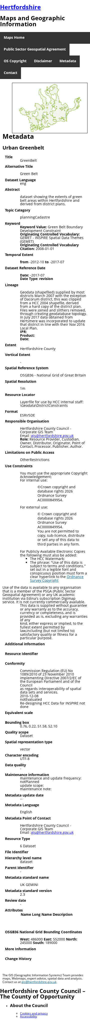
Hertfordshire (20, 7)
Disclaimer (43, 60)
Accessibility (28, 1016)
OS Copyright (15, 60)
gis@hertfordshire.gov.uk (52, 435)
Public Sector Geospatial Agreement (35, 49)
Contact (10, 72)
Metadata (68, 60)
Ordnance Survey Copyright (57, 578)
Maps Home (14, 37)
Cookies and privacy (34, 1013)
